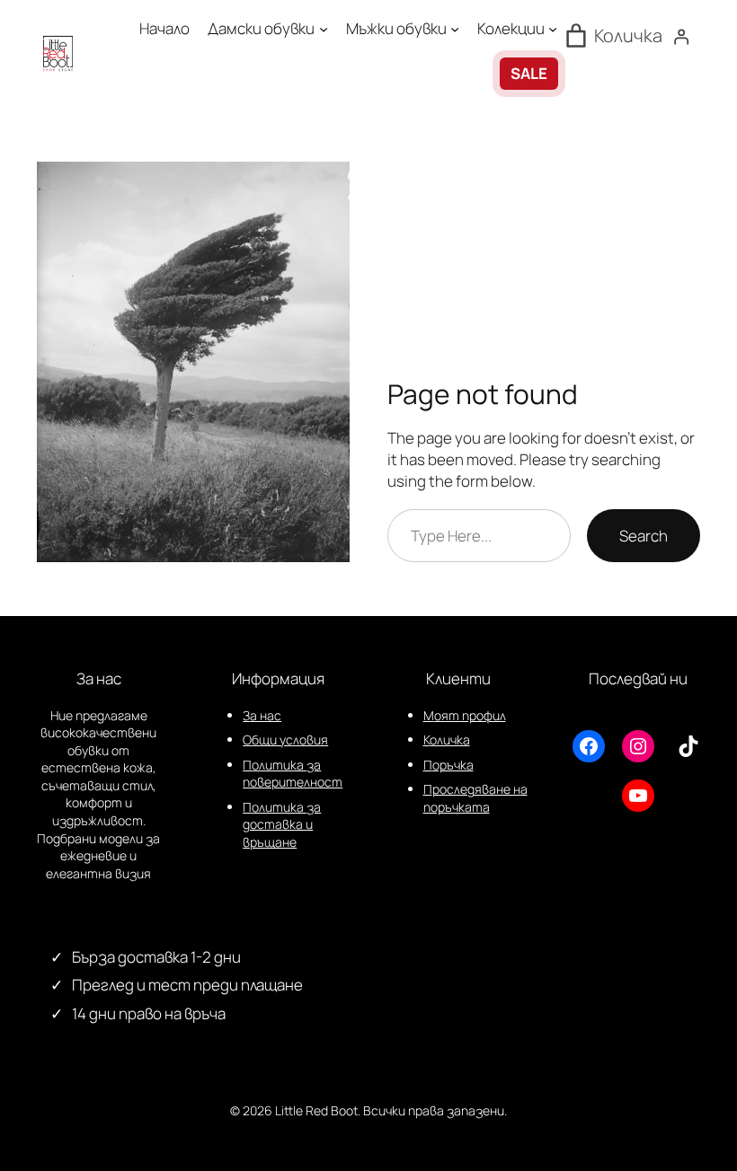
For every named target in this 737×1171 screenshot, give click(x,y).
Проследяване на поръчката (475, 797)
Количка (446, 739)
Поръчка (448, 764)
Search (643, 535)
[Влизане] (681, 37)
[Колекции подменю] (552, 28)
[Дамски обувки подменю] (323, 28)
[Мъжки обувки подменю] (454, 28)
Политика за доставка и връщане (282, 824)
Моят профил (464, 715)
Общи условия (285, 739)
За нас (262, 715)
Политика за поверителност (292, 773)
